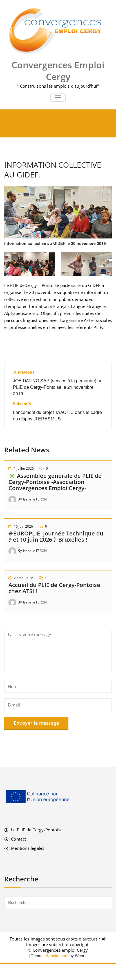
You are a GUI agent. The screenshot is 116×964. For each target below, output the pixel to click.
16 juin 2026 (23, 526)
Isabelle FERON (35, 499)
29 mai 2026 (23, 577)
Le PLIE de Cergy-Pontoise (37, 829)
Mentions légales (27, 848)
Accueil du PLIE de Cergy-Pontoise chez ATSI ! (54, 588)
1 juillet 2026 (24, 468)
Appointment (56, 955)
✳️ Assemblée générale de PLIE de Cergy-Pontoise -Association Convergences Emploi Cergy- (55, 482)
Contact (18, 839)
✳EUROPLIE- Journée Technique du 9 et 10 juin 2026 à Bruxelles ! (55, 536)
